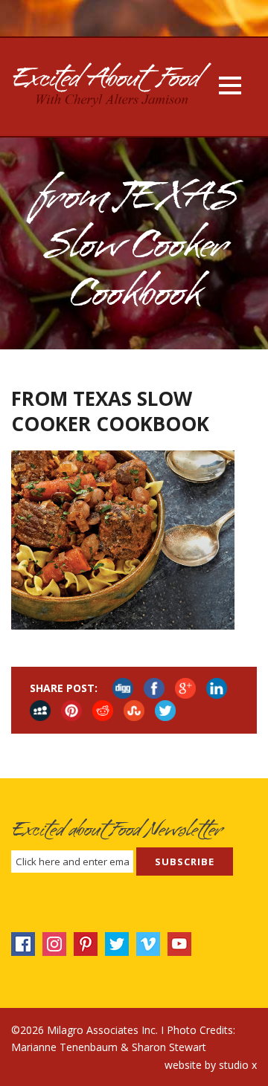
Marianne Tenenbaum (64, 1047)
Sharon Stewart (169, 1047)
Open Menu (230, 85)
